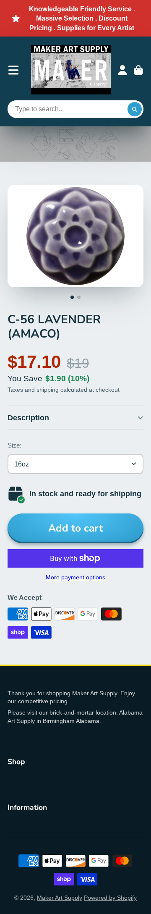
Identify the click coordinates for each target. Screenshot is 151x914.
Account (122, 70)
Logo (71, 69)
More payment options (75, 577)
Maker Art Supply (59, 897)
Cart (138, 70)
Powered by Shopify (110, 897)
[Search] (135, 109)
